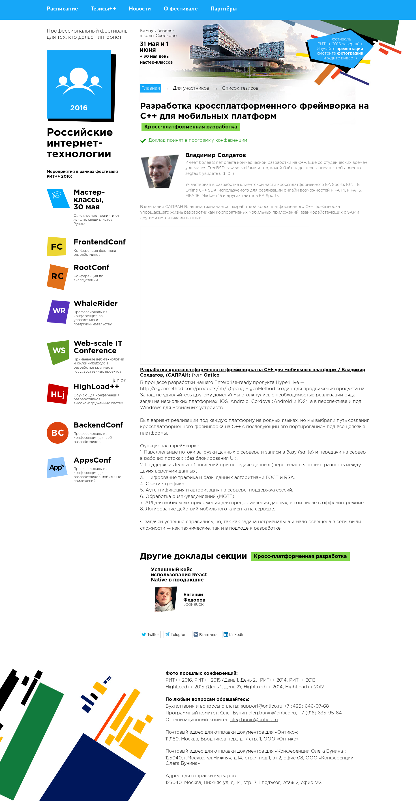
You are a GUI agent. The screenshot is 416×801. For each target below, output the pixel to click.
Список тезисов (240, 88)
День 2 (248, 680)
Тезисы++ (103, 9)
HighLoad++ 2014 (263, 687)
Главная (150, 88)
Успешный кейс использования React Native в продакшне (179, 575)
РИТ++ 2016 (179, 680)
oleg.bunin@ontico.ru (272, 713)
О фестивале (181, 9)
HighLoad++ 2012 (304, 687)
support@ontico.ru (261, 706)
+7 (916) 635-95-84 (320, 713)
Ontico (212, 375)
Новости (140, 9)
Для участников (191, 88)
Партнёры (224, 9)
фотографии (350, 53)
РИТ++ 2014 (273, 680)
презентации (349, 49)
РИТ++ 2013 (302, 680)
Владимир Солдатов (215, 155)
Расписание (62, 9)
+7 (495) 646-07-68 (306, 706)
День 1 (231, 680)
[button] (150, 634)
